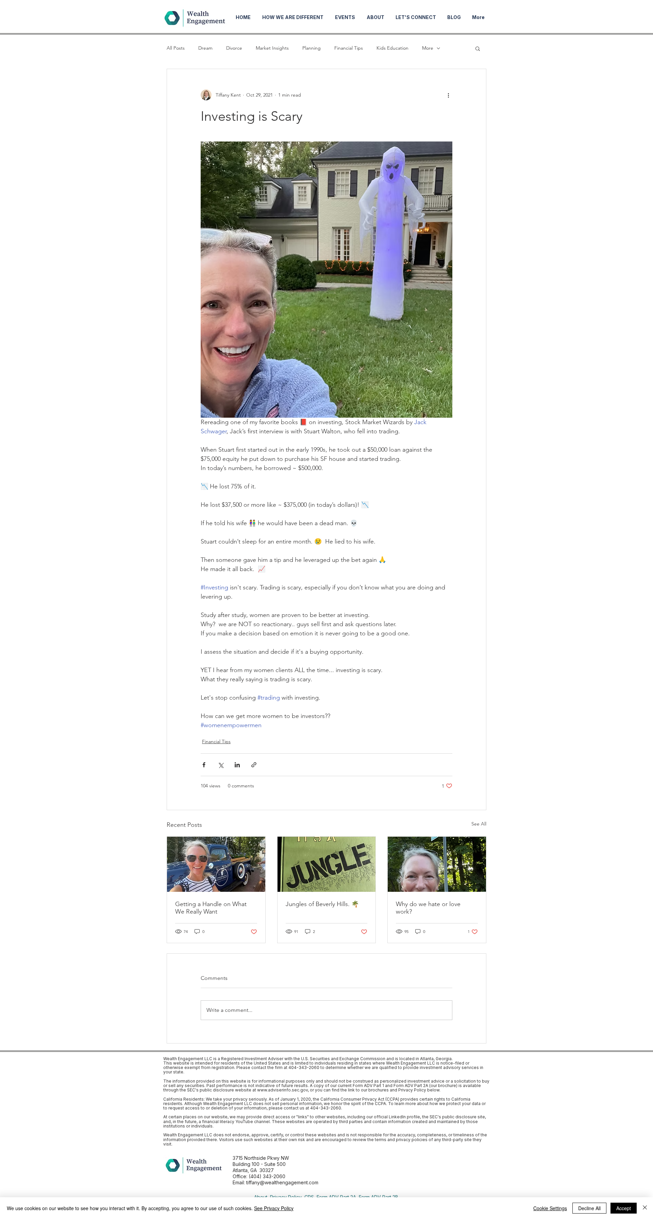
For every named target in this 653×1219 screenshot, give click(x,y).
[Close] (645, 1208)
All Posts (176, 48)
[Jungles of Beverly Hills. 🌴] (327, 864)
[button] (477, 48)
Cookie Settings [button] (550, 1208)
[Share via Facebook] (204, 765)
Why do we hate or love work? (428, 907)
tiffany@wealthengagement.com (282, 1182)
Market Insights (272, 48)
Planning (311, 48)
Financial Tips (348, 48)
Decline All (589, 1208)
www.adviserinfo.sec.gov (282, 1089)
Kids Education (392, 48)
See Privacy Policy (274, 1208)
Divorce (234, 48)
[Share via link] (254, 765)
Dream (205, 48)
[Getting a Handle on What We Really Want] (216, 864)
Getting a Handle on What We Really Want (211, 907)
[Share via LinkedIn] (237, 765)
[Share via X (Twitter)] (220, 765)
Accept (623, 1208)
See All (478, 824)
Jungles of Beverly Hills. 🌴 (322, 904)
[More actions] (448, 95)
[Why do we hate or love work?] (437, 864)
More (427, 48)
